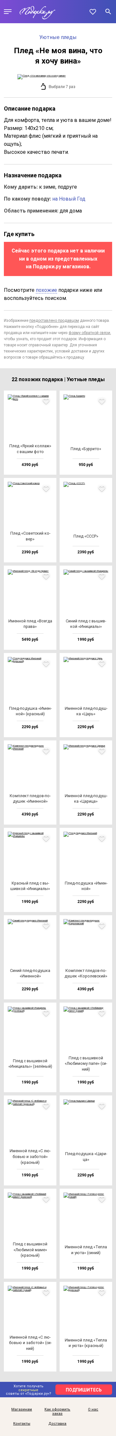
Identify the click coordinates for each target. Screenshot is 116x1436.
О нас (93, 1409)
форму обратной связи (89, 333)
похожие (46, 290)
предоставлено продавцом (54, 320)
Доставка (57, 1424)
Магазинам (21, 1409)
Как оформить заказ (57, 1412)
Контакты (21, 1424)
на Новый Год (68, 199)
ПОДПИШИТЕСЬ (84, 1389)
